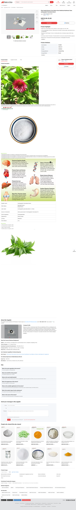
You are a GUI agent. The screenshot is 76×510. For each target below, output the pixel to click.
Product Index (56, 503)
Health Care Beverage (15, 494)
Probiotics (36, 354)
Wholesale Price (44, 503)
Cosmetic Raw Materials (42, 475)
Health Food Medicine (60, 492)
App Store (4, 500)
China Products (22, 503)
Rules (74, 5)
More (2, 496)
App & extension (62, 5)
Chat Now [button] (67, 22)
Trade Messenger (17, 500)
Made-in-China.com (33, 504)
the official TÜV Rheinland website (31, 321)
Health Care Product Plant (6, 494)
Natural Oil (58, 475)
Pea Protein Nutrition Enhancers (60, 487)
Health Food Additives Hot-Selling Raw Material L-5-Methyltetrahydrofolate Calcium (52, 442)
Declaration (48, 506)
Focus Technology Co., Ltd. (31, 506)
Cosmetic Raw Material (25, 354)
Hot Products (17, 503)
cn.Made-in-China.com (48, 504)
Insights (60, 503)
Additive (12, 487)
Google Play (9, 500)
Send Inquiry (49, 22)
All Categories (4, 5)
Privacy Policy (54, 506)
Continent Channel (50, 503)
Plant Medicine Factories (23, 492)
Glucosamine (14, 354)
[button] (63, 2)
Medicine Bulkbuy (24, 494)
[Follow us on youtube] (71, 500)
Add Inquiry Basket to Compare (20, 40)
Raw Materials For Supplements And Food (26, 474)
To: (6, 408)
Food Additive (13, 7)
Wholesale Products (38, 503)
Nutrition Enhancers (20, 7)
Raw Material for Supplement (44, 354)
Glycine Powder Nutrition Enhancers (32, 487)
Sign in (74, 2)
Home (2, 7)
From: (6, 405)
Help (56, 5)
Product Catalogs (16, 471)
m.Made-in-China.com (40, 504)
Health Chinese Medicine (42, 492)
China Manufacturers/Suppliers (29, 503)
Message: (5, 410)
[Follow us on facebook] (66, 500)
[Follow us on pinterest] (72, 500)
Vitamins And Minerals (41, 474)
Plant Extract (9, 354)
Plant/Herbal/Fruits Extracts (5, 475)
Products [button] (17, 2)
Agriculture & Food (7, 7)
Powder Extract (14, 492)
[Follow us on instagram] (69, 500)
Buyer (51, 5)
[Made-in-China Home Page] (6, 2)
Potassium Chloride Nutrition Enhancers (46, 487)
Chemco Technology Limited (47, 13)
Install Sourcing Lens (26, 500)
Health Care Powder (51, 492)
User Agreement (43, 506)
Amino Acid (19, 354)
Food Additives (32, 354)
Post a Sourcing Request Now (29, 419)
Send (9, 419)
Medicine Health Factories (6, 492)
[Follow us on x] (68, 500)
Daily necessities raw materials (6, 474)
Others (2, 477)
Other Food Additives (5, 487)
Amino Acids (58, 474)
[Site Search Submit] (52, 2)
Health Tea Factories (32, 492)
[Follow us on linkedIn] (74, 500)
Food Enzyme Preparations (20, 487)
